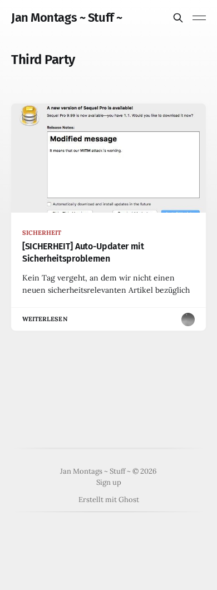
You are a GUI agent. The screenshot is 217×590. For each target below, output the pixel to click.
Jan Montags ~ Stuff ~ (66, 18)
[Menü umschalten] (199, 17)
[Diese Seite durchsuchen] (178, 17)
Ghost (129, 499)
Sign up (108, 482)
